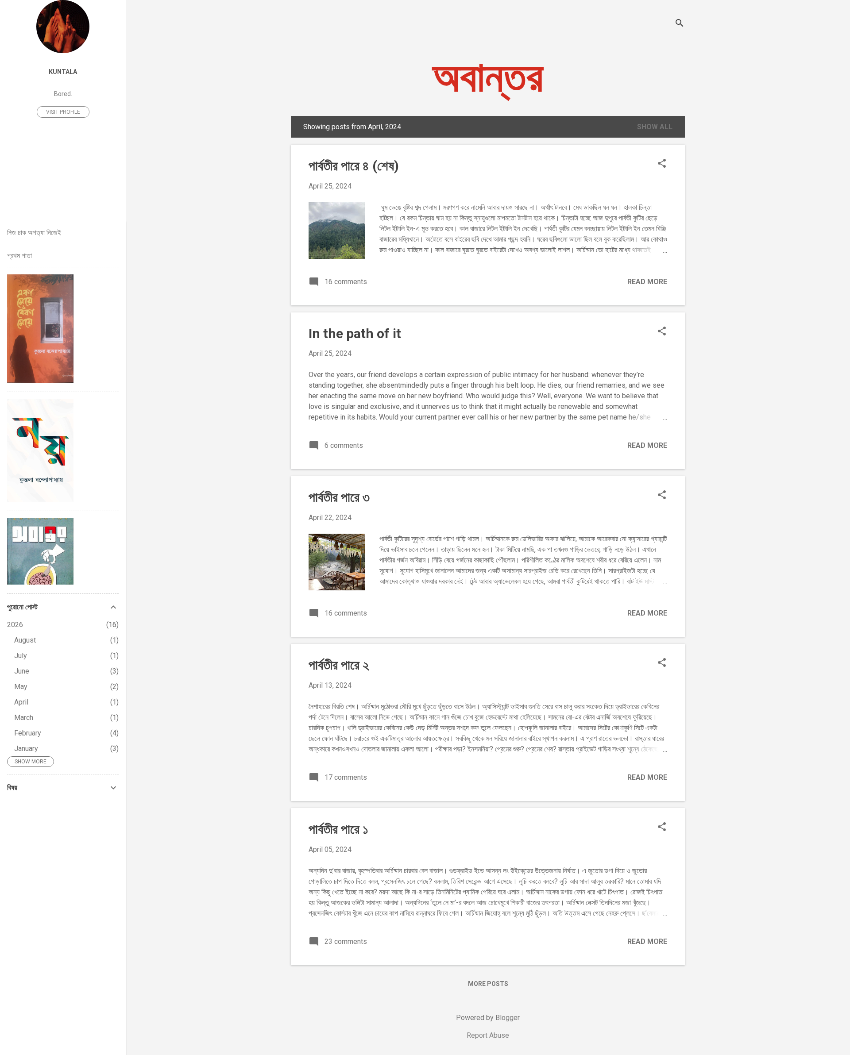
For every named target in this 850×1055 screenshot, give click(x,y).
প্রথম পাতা (19, 255)
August (25, 640)
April (21, 702)
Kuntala (63, 72)
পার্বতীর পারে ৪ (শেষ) (354, 165)
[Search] (679, 24)
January (26, 748)
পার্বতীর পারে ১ (338, 829)
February (27, 733)
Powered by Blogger (488, 1017)
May (20, 686)
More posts (488, 983)
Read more (647, 281)
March (23, 717)
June (21, 671)
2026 (15, 624)
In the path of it (355, 333)
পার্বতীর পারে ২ (339, 665)
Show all (654, 127)
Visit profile (63, 112)
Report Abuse (488, 1035)
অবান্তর (488, 76)
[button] (662, 164)
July (20, 655)
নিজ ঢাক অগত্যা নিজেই (34, 232)
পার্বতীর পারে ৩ (339, 497)
